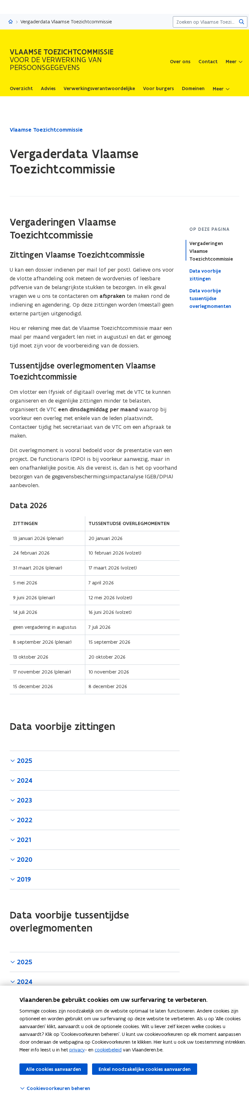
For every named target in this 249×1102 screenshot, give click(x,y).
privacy (77, 1050)
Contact (208, 61)
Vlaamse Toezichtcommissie (46, 129)
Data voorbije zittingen (205, 275)
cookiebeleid (108, 1050)
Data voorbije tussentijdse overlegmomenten (210, 298)
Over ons (180, 61)
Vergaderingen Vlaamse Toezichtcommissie (211, 251)
